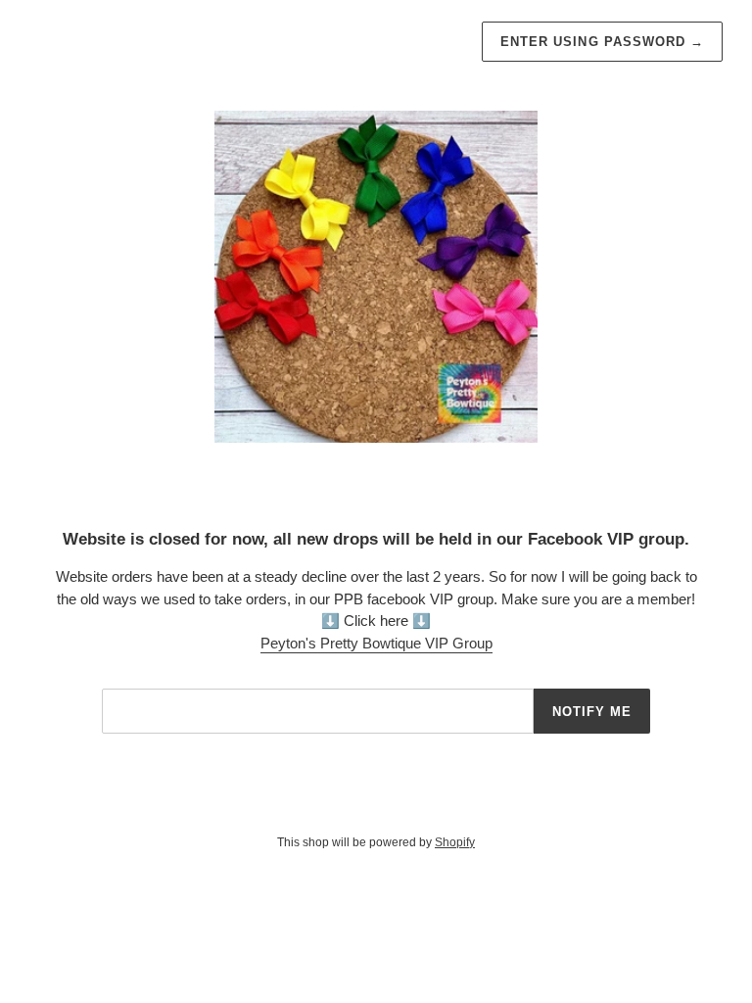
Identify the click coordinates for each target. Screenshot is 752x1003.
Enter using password (602, 41)
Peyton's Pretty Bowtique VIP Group (376, 643)
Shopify (455, 842)
